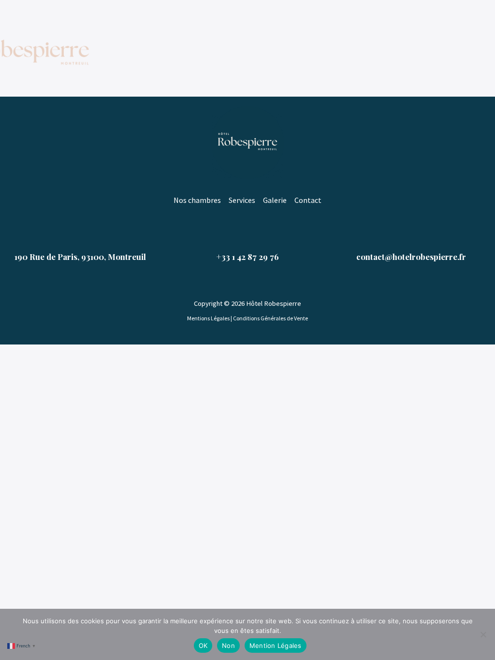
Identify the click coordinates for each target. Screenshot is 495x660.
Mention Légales (275, 645)
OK (203, 645)
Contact (319, 48)
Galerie (279, 48)
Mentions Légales (208, 318)
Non (228, 645)
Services (238, 48)
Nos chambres (185, 48)
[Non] (483, 634)
